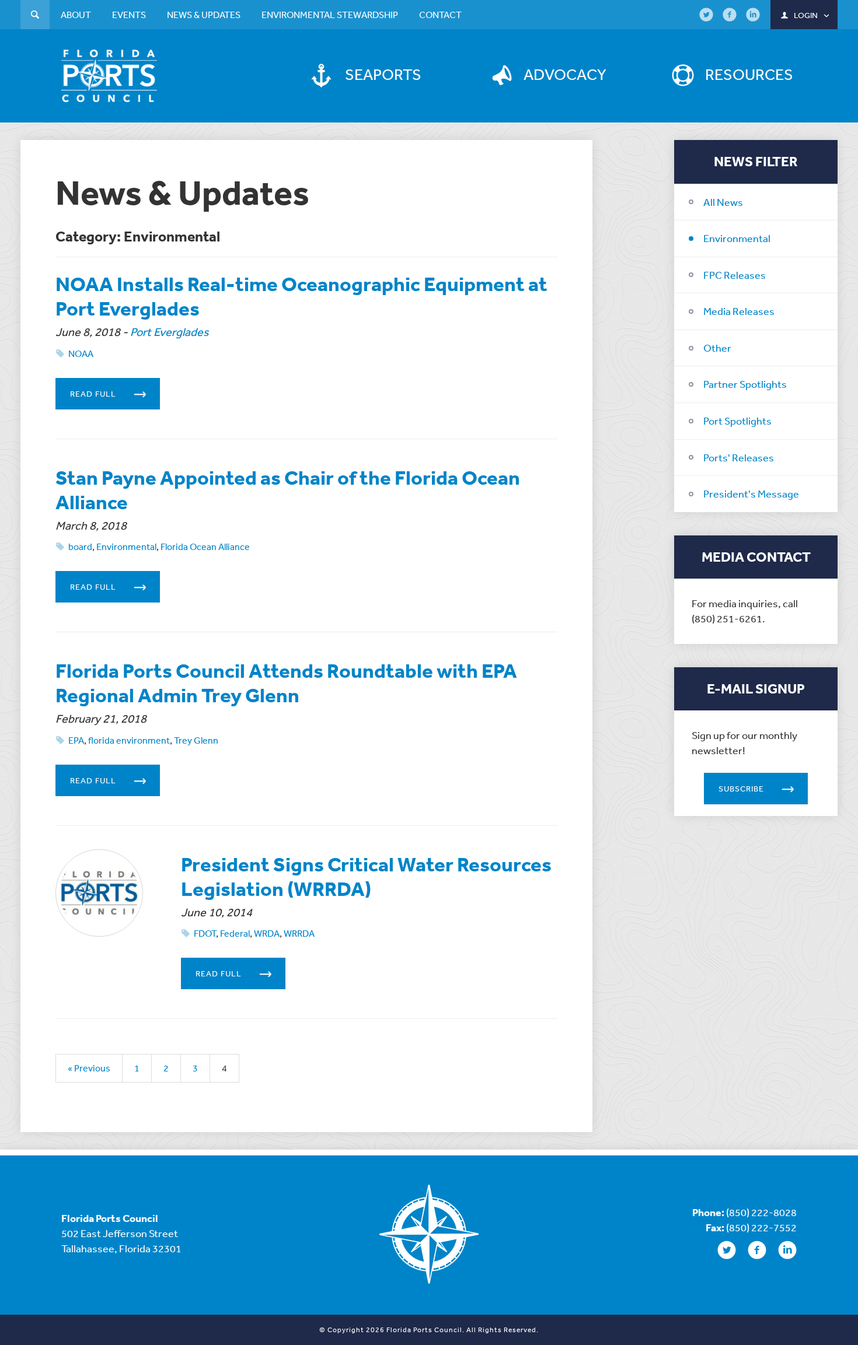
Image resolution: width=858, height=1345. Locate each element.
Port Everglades (169, 331)
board (80, 546)
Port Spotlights (737, 420)
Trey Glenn (196, 740)
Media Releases (739, 310)
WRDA (267, 933)
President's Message (751, 493)
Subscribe (741, 788)
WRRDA (299, 933)
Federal (235, 933)
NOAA (80, 353)
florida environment (129, 740)
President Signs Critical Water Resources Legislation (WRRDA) (366, 876)
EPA (76, 740)
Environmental (736, 238)
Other (717, 347)
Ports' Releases (738, 457)
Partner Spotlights (745, 383)
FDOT (205, 933)
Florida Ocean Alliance (205, 546)
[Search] (35, 16)
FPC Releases (734, 274)
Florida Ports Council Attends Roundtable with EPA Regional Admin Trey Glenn (286, 683)
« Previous (89, 1068)
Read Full (93, 393)
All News (723, 201)
